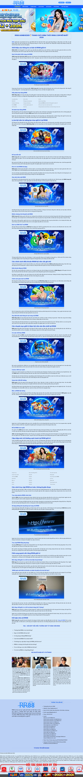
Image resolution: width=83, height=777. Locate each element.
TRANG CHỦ (17, 6)
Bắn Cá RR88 (25, 6)
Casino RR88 (33, 6)
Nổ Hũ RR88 (48, 6)
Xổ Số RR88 (56, 6)
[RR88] (19, 2)
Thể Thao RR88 (64, 6)
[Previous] (3, 20)
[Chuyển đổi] (13, 630)
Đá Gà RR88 (41, 6)
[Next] (80, 20)
